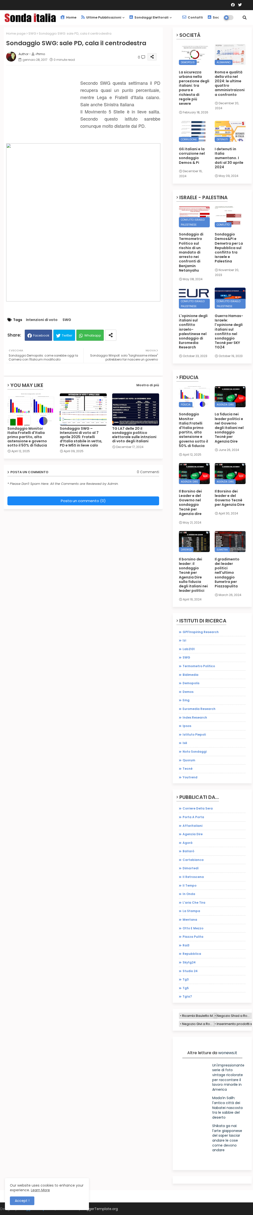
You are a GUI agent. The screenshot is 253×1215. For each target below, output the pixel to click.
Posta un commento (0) (83, 500)
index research (195, 717)
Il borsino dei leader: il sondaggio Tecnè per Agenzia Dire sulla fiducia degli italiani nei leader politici (193, 575)
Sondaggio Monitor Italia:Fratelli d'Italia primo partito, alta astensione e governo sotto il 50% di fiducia (27, 437)
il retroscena (193, 877)
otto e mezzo (193, 928)
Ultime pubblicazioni (103, 17)
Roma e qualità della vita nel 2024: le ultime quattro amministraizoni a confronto (230, 83)
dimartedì (191, 868)
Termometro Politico (199, 666)
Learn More (40, 1190)
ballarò (188, 851)
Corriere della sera (198, 808)
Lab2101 (189, 649)
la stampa (191, 911)
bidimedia (190, 675)
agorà (187, 843)
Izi (184, 640)
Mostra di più (147, 385)
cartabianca (193, 860)
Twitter (67, 335)
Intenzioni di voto (42, 320)
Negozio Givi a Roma (198, 1024)
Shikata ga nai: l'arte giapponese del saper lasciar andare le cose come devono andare (227, 1137)
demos (188, 692)
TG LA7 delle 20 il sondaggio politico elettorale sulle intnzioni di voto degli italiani (134, 434)
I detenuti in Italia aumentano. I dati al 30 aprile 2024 (229, 158)
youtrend (190, 777)
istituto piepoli (194, 734)
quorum (189, 760)
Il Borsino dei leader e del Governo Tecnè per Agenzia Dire (230, 498)
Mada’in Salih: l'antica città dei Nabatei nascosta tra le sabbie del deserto (227, 1107)
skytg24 (189, 962)
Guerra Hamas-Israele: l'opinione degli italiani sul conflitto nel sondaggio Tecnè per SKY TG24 (229, 332)
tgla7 (187, 996)
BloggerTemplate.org (100, 1208)
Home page (16, 33)
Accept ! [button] (22, 1200)
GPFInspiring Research (201, 632)
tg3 (186, 979)
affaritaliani (192, 826)
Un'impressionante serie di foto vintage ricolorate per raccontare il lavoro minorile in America (228, 1077)
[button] (245, 17)
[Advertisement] (43, 110)
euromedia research (199, 709)
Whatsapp (92, 335)
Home (70, 17)
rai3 (186, 945)
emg (186, 700)
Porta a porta (193, 817)
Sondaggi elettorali (151, 17)
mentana (190, 919)
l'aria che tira (194, 902)
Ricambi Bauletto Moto (199, 1015)
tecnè (187, 769)
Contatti (195, 17)
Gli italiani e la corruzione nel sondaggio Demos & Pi (192, 156)
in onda (189, 894)
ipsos (187, 726)
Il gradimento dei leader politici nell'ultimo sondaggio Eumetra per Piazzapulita (227, 572)
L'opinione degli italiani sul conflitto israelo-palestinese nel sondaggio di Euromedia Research (193, 332)
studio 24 (190, 971)
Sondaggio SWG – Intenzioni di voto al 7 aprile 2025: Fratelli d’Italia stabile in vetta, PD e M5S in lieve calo (81, 437)
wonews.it (227, 1053)
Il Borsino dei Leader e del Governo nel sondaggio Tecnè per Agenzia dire (190, 502)
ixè (185, 743)
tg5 (186, 988)
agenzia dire (193, 834)
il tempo (189, 885)
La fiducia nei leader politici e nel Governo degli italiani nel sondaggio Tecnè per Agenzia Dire (229, 427)
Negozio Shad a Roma (234, 1015)
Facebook (41, 335)
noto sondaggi (195, 751)
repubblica (192, 954)
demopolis (191, 683)
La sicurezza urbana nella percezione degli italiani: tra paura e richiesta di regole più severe (194, 88)
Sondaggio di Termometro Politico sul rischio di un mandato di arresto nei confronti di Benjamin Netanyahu (191, 252)
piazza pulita (193, 937)
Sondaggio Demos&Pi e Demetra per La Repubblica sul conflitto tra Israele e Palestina (229, 247)
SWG (32, 33)
